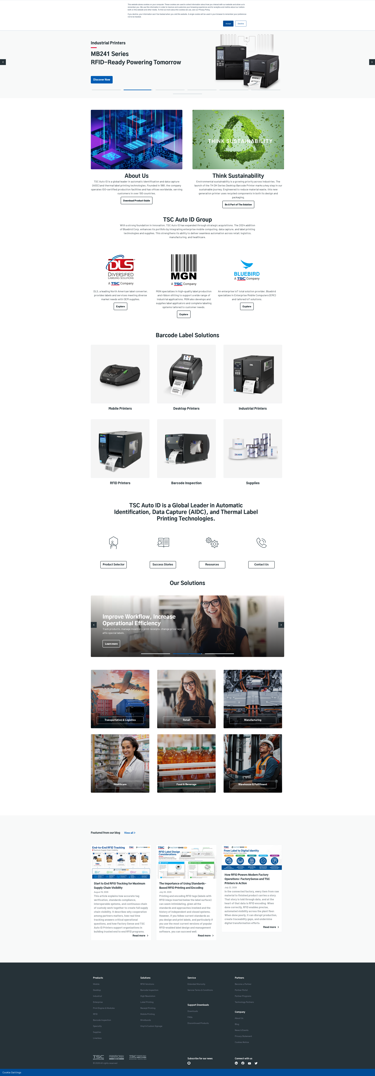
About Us (239, 1018)
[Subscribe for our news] (189, 1063)
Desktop (97, 990)
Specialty (97, 1026)
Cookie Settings (11, 1072)
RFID (95, 1014)
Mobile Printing (147, 1014)
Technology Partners (244, 1002)
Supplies (97, 1032)
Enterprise (98, 1002)
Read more (139, 935)
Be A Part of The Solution (238, 204)
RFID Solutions (147, 984)
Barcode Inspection (102, 1020)
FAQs (190, 1017)
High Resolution (147, 996)
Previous (3, 62)
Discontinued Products (198, 1023)
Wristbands (145, 1020)
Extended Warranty (196, 984)
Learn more (100, 75)
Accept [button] (228, 23)
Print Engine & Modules (104, 1008)
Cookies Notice (242, 1042)
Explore (120, 306)
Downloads (193, 1011)
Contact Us (261, 564)
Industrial (97, 996)
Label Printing (147, 1002)
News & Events (241, 1030)
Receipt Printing (147, 1008)
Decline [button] (241, 23)
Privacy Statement (243, 1036)
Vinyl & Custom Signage (151, 1026)
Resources (212, 564)
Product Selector (113, 564)
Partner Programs (243, 996)
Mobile (96, 984)
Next (372, 62)
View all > (129, 833)
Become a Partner (243, 984)
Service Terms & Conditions (200, 990)
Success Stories (162, 564)
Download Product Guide (136, 200)
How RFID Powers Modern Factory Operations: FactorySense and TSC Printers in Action (247, 879)
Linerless (97, 1038)
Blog (237, 1024)
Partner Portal (241, 990)
